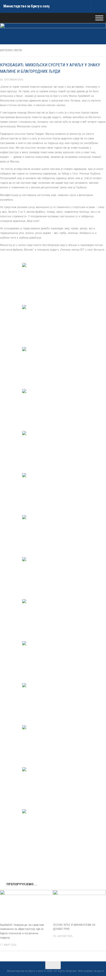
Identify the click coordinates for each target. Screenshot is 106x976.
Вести (18, 50)
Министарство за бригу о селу (26, 6)
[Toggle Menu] (99, 17)
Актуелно (6, 50)
